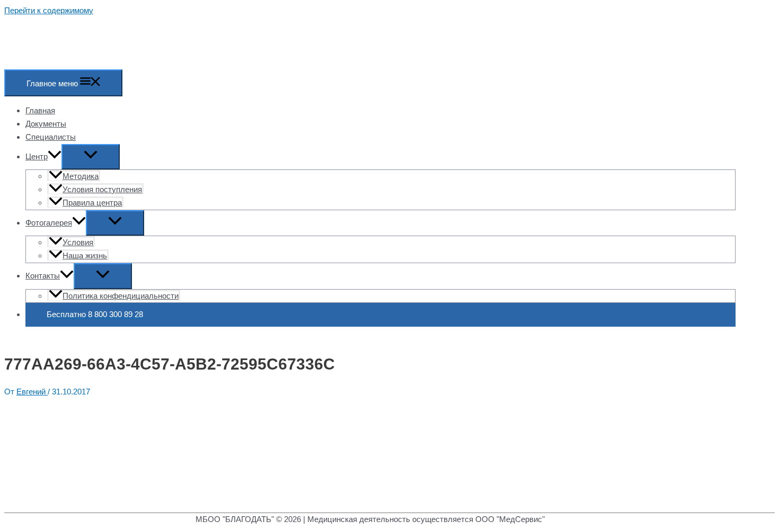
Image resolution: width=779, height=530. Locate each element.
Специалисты (50, 136)
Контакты (42, 275)
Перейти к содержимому (48, 10)
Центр (36, 156)
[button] (54, 156)
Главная (40, 110)
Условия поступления (102, 189)
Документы (45, 123)
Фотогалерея (48, 222)
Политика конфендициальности (121, 295)
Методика (81, 176)
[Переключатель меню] (90, 157)
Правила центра (92, 202)
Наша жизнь (85, 255)
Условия (78, 242)
